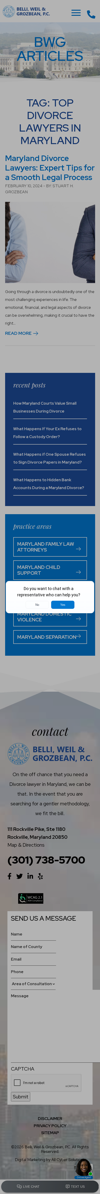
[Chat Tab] (50, 597)
